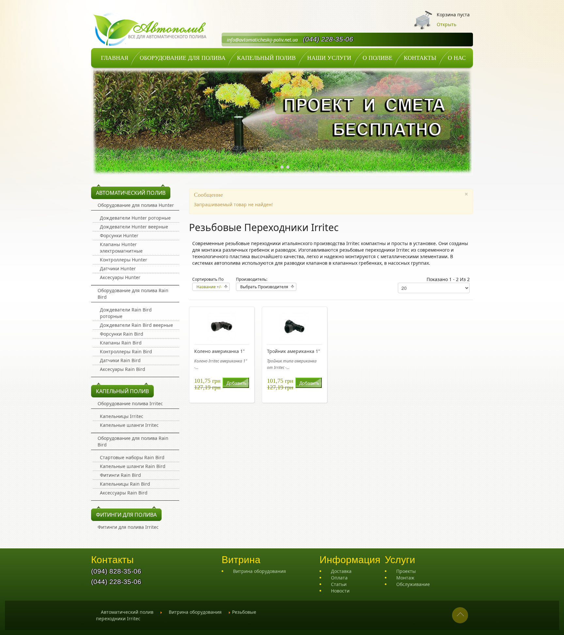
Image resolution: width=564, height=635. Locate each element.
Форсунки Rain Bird (121, 334)
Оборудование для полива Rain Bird (133, 293)
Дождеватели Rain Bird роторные (126, 313)
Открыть (446, 24)
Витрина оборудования (259, 571)
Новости (340, 591)
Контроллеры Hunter (123, 260)
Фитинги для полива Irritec (128, 527)
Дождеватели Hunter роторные (135, 218)
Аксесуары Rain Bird (122, 369)
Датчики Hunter (118, 268)
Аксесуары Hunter (120, 277)
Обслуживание (413, 584)
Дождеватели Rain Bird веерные (136, 325)
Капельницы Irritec (121, 416)
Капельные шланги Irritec (129, 425)
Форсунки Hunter (119, 235)
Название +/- (209, 287)
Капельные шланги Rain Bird (132, 466)
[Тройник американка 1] (294, 326)
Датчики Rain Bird (120, 360)
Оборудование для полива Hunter (136, 205)
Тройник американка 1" (293, 351)
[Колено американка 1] (221, 326)
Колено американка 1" (219, 351)
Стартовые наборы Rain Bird (132, 457)
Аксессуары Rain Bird (124, 493)
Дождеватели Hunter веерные (134, 227)
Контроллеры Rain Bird (126, 351)
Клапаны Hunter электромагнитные (121, 247)
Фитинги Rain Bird (120, 475)
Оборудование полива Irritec (130, 403)
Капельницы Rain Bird (125, 484)
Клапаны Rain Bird (121, 343)
